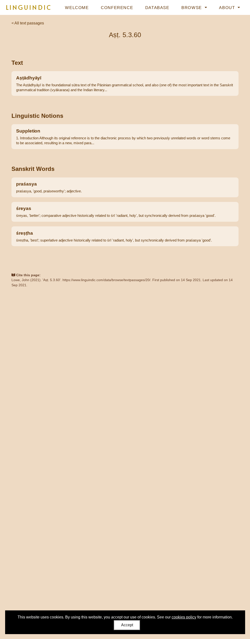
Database (157, 7)
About (228, 7)
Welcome (77, 7)
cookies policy (184, 617)
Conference (117, 7)
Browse (192, 7)
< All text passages (27, 23)
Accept (127, 625)
